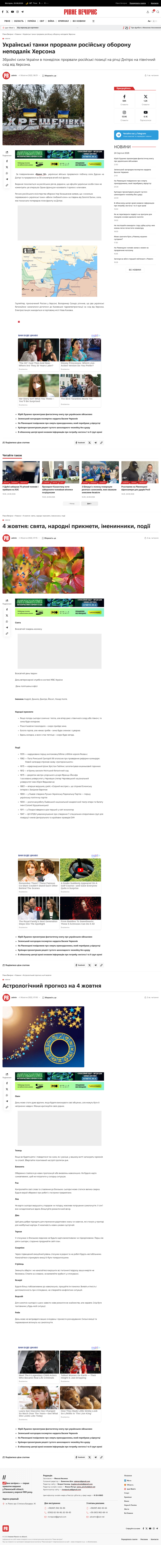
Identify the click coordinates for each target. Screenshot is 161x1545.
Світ (62, 482)
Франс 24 (41, 174)
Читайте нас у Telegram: (134, 134)
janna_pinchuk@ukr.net (86, 1487)
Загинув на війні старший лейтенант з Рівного (133, 259)
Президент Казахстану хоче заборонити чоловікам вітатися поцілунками (57, 490)
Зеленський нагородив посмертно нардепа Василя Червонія (48, 419)
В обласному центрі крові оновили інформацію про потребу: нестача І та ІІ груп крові (60, 432)
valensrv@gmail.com (82, 1481)
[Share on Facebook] (7, 161)
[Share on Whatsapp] (7, 173)
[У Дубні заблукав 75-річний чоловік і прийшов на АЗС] (21, 472)
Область (24, 482)
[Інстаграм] (17, 12)
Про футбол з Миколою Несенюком (146, 28)
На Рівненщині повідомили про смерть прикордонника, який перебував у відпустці (59, 423)
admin (14, 75)
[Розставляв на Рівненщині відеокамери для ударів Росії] (139, 472)
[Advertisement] (60, 222)
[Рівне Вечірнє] (6, 1528)
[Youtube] (145, 116)
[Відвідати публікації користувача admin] (6, 75)
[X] (7, 12)
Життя (6, 482)
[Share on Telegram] (7, 179)
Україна (102, 482)
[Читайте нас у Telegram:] (118, 135)
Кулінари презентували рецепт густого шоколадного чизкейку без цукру (54, 428)
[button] (148, 12)
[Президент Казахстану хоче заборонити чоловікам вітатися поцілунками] (60, 472)
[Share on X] (7, 167)
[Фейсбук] (2, 12)
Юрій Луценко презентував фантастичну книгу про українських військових (55, 414)
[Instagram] (124, 116)
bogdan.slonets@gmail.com (82, 1484)
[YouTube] (12, 12)
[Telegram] (22, 12)
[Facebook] (124, 100)
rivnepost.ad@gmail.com (71, 1489)
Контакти (154, 3)
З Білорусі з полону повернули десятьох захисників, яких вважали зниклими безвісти (99, 490)
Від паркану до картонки (27, 28)
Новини (7, 38)
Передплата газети (138, 3)
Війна (85, 482)
